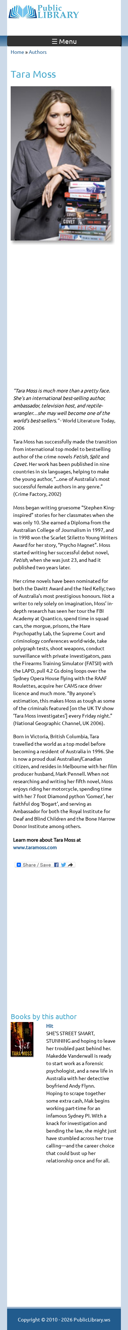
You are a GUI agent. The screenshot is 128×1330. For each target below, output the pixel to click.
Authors (38, 51)
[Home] (64, 10)
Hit (49, 1025)
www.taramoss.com (35, 847)
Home (17, 51)
